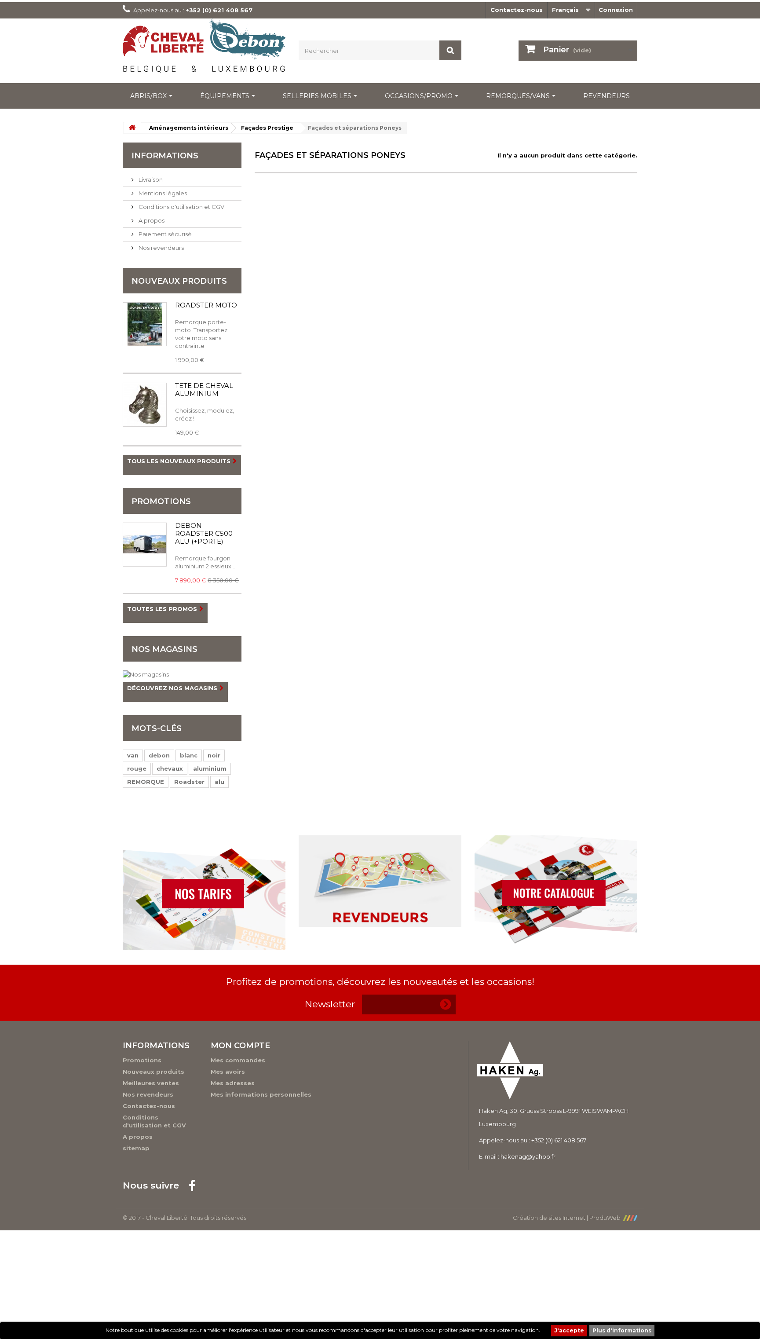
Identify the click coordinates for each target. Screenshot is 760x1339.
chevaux (170, 768)
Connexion (616, 9)
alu (219, 781)
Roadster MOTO (206, 305)
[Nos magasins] (182, 674)
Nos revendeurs (160, 247)
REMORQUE (145, 781)
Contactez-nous (516, 9)
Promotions (161, 501)
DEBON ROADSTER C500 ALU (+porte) (204, 533)
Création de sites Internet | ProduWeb (568, 1217)
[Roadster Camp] (145, 324)
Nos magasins (164, 649)
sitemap (136, 1148)
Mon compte (240, 1045)
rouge (136, 768)
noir (214, 755)
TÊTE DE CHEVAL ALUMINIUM (204, 389)
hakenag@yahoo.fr (528, 1156)
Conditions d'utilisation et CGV (180, 206)
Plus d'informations (621, 1330)
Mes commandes (238, 1060)
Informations (165, 156)
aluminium (210, 768)
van (133, 755)
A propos (150, 220)
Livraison (150, 179)
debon (159, 755)
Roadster (189, 781)
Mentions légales (162, 193)
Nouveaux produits (179, 281)
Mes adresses (233, 1083)
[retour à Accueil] (132, 127)
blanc (188, 755)
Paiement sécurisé (164, 234)
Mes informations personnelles (261, 1094)
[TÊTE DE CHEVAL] (145, 405)
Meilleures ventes (151, 1083)
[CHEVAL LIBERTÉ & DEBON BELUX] (204, 48)
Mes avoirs (228, 1071)
